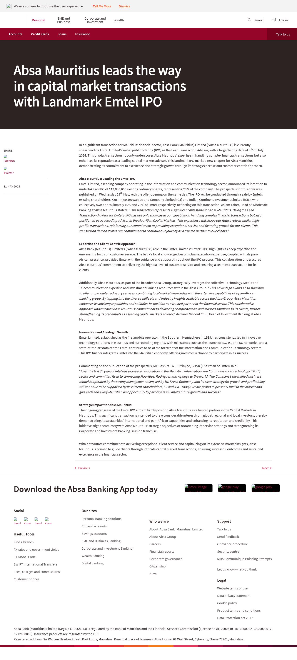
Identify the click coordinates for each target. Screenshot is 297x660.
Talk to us (283, 34)
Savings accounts (94, 533)
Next (265, 468)
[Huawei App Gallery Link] (265, 489)
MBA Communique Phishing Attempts (244, 559)
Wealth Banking (93, 556)
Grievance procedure (232, 544)
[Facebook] (9, 159)
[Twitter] (9, 171)
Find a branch (24, 542)
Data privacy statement (233, 595)
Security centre (228, 551)
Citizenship (157, 566)
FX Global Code (25, 557)
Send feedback (228, 536)
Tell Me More (102, 6)
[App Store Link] (198, 489)
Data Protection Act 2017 (235, 618)
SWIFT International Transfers (35, 564)
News (153, 573)
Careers (155, 544)
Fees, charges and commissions (37, 571)
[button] (15, 34)
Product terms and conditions (239, 610)
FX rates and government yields (36, 549)
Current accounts (94, 526)
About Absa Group (162, 536)
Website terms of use (232, 588)
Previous (84, 468)
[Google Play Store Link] (232, 489)
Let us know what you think (237, 569)
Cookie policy (227, 603)
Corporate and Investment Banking (107, 548)
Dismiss (124, 6)
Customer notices (26, 579)
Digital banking (92, 563)
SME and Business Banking (101, 541)
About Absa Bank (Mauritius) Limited (176, 529)
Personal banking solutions (102, 519)
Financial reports (161, 551)
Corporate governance (165, 559)
